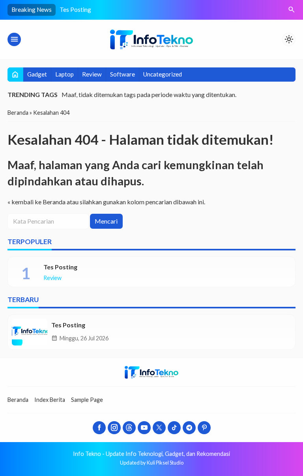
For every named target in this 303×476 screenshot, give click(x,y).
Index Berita (49, 399)
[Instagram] (114, 427)
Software (122, 74)
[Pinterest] (204, 427)
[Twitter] (159, 427)
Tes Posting (75, 9)
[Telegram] (189, 427)
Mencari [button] (106, 221)
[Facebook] (99, 427)
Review (92, 74)
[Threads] (129, 427)
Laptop (64, 74)
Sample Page (87, 399)
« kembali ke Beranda (36, 201)
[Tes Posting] (29, 332)
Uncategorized (162, 74)
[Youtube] (144, 427)
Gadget (37, 74)
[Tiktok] (174, 427)
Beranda (17, 399)
